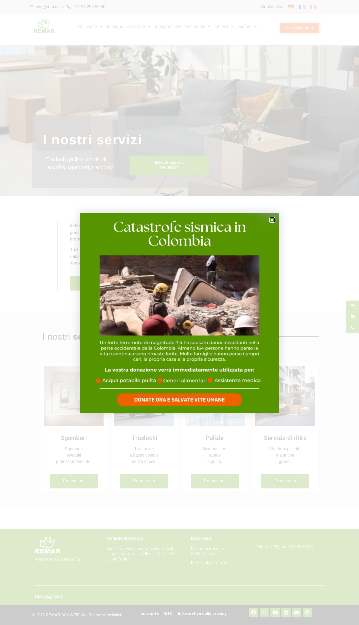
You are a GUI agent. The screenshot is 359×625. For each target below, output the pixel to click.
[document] (179, 312)
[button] (272, 220)
